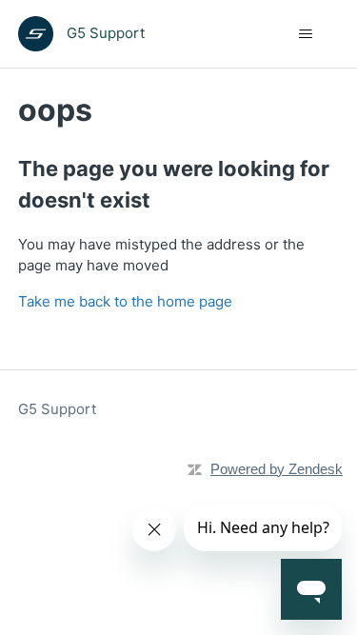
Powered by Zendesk (276, 469)
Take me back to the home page (125, 301)
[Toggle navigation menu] (305, 34)
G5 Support (57, 409)
